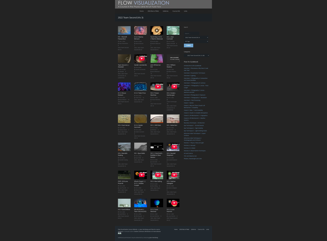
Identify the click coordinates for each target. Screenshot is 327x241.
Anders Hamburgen (172, 101)
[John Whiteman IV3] (156, 58)
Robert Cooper (139, 190)
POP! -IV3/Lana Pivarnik (123, 182)
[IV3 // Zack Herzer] (124, 118)
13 (128, 99)
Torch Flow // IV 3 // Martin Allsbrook (156, 38)
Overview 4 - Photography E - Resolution (195, 97)
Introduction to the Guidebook (192, 65)
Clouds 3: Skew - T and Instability (193, 110)
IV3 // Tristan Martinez (154, 94)
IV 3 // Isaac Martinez (154, 210)
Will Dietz (154, 130)
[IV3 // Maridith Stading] (124, 147)
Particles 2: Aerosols (189, 145)
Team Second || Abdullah (123, 66)
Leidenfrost (121, 78)
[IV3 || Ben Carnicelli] (173, 30)
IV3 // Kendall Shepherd (171, 154)
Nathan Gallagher (172, 188)
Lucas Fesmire (171, 216)
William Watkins (172, 71)
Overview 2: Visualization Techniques (194, 73)
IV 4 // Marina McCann (138, 38)
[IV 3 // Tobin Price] (140, 86)
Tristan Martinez (156, 99)
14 (143, 97)
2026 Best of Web (184, 229)
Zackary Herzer (123, 130)
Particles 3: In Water (189, 148)
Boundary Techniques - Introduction (194, 123)
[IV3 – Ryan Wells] (140, 147)
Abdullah (121, 71)
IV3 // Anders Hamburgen (171, 94)
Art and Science (188, 153)
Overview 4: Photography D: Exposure (194, 95)
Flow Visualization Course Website (128, 229)
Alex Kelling (155, 186)
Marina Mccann (139, 43)
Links (207, 229)
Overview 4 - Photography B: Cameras (194, 83)
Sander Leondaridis (140, 65)
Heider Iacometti (140, 132)
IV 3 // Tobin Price (140, 93)
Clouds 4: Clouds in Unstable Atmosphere (196, 113)
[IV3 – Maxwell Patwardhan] (124, 30)
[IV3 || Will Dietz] (156, 118)
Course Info (201, 229)
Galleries (193, 229)
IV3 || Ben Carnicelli (170, 38)
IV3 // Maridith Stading (122, 154)
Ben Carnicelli (171, 43)
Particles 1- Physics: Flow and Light (194, 143)
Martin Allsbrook (156, 43)
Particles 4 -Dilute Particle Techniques (195, 150)
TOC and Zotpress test (190, 156)
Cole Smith (154, 162)
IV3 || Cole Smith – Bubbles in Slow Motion (156, 155)
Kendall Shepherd (172, 160)
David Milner (122, 214)
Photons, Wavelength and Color (193, 158)
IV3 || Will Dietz (155, 125)
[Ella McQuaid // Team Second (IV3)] (140, 203)
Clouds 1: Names (189, 103)
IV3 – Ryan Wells (139, 153)
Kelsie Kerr (170, 130)
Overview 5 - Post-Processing (192, 100)
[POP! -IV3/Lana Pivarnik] (124, 175)
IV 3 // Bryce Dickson (122, 94)
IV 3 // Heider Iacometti (138, 126)
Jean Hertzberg (153, 237)
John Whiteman (156, 71)
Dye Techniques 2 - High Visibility (193, 128)
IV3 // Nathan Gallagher (171, 182)
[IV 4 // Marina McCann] (140, 30)
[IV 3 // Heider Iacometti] (140, 118)
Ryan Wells (138, 158)
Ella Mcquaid (139, 216)
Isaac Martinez (155, 216)
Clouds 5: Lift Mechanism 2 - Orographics (196, 115)
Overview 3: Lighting (190, 75)
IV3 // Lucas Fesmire (170, 210)
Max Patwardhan (123, 43)
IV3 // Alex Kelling (156, 181)
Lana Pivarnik (122, 188)
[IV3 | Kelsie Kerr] (173, 118)
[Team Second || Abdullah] (124, 58)
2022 (135, 47)
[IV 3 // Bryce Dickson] (124, 86)
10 (151, 73)
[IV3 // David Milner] (124, 203)
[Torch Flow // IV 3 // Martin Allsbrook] (156, 30)
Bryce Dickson (122, 99)
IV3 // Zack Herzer (124, 125)
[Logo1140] (163, 4)
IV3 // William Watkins (171, 66)
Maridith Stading (123, 160)
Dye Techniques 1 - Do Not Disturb (194, 125)
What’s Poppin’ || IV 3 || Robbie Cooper (140, 183)
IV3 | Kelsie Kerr (172, 125)
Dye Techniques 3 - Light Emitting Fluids (195, 131)
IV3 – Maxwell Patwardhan (122, 38)
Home (176, 229)
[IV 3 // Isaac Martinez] (156, 203)
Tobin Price (138, 97)
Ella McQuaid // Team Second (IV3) (140, 210)
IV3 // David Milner (124, 209)
